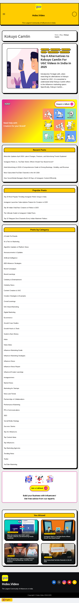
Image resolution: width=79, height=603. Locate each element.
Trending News (9, 453)
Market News (8, 383)
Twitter (6, 459)
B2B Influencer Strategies (12, 263)
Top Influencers (9, 443)
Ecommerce (8, 318)
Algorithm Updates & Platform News (16, 247)
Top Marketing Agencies (12, 448)
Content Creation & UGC (55, 49)
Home (56, 35)
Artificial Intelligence (10, 258)
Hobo (6, 339)
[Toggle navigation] (4, 14)
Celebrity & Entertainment (12, 279)
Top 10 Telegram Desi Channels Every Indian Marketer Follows (25, 218)
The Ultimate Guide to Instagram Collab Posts (19, 213)
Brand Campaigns (10, 269)
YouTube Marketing (10, 464)
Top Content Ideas (10, 437)
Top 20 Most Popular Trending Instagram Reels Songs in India (25, 197)
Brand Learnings (9, 274)
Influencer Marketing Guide (13, 350)
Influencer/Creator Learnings (13, 372)
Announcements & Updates (13, 252)
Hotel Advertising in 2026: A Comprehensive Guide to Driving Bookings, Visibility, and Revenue (36, 167)
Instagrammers (9, 377)
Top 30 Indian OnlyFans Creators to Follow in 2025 (21, 207)
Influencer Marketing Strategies (14, 356)
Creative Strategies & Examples (15, 296)
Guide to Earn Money (65, 49)
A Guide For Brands (45, 49)
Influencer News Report (12, 366)
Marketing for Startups (11, 388)
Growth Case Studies (11, 323)
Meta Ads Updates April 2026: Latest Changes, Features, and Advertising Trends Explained (35, 156)
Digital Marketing (9, 312)
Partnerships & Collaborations (14, 399)
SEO (5, 415)
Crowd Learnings (10, 301)
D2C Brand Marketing (11, 307)
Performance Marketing (12, 404)
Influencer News (9, 361)
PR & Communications (12, 410)
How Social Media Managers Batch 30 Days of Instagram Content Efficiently (30, 178)
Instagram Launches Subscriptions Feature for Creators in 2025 (26, 202)
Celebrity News (9, 285)
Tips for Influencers (10, 432)
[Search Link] (74, 14)
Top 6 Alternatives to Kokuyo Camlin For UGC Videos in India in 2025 (56, 61)
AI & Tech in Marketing (11, 241)
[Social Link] (54, 582)
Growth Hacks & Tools (11, 328)
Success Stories (9, 426)
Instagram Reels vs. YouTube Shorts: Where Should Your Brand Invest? (28, 162)
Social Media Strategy (11, 421)
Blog (61, 35)
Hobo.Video (38, 15)
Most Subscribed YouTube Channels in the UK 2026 (22, 173)
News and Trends (10, 394)
